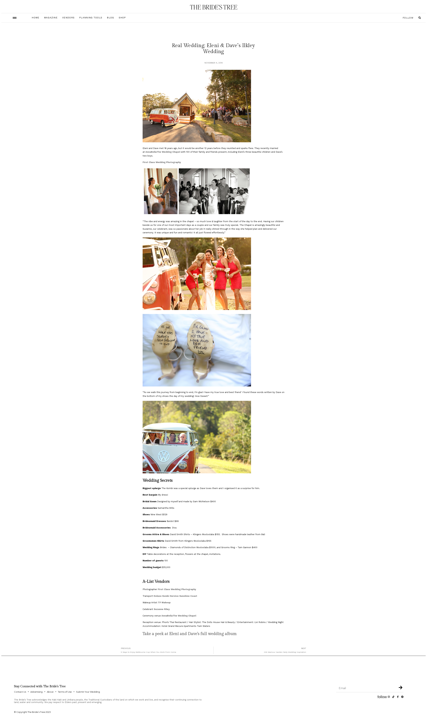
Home (35, 17)
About (50, 691)
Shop (122, 17)
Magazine (51, 17)
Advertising (36, 691)
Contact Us (20, 691)
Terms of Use (65, 691)
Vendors (68, 17)
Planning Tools (90, 17)
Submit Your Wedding (88, 691)
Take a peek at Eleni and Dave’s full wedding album (190, 633)
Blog (110, 17)
